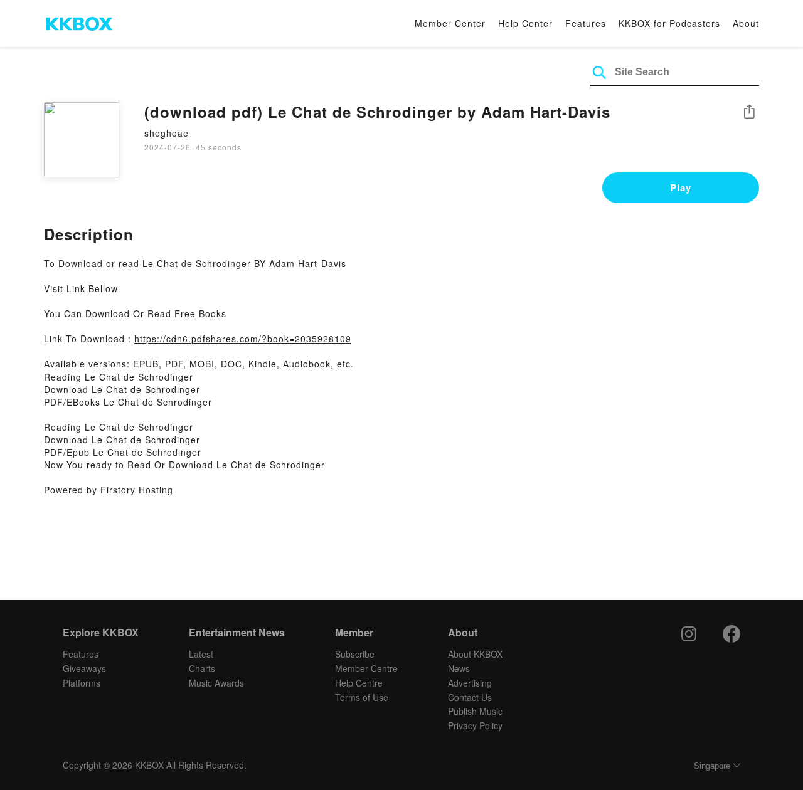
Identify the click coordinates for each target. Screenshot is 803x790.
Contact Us (470, 697)
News (459, 668)
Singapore (712, 766)
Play (680, 187)
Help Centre (359, 683)
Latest (201, 654)
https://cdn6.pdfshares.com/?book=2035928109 (242, 338)
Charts (202, 668)
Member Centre (366, 668)
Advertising (470, 683)
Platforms (81, 683)
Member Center (450, 23)
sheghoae (166, 133)
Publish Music (475, 711)
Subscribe (355, 654)
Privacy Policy (475, 725)
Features (585, 23)
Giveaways (84, 668)
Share (749, 112)
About (746, 23)
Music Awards (216, 683)
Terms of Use (361, 697)
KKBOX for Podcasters (669, 23)
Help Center (525, 23)
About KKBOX (475, 654)
